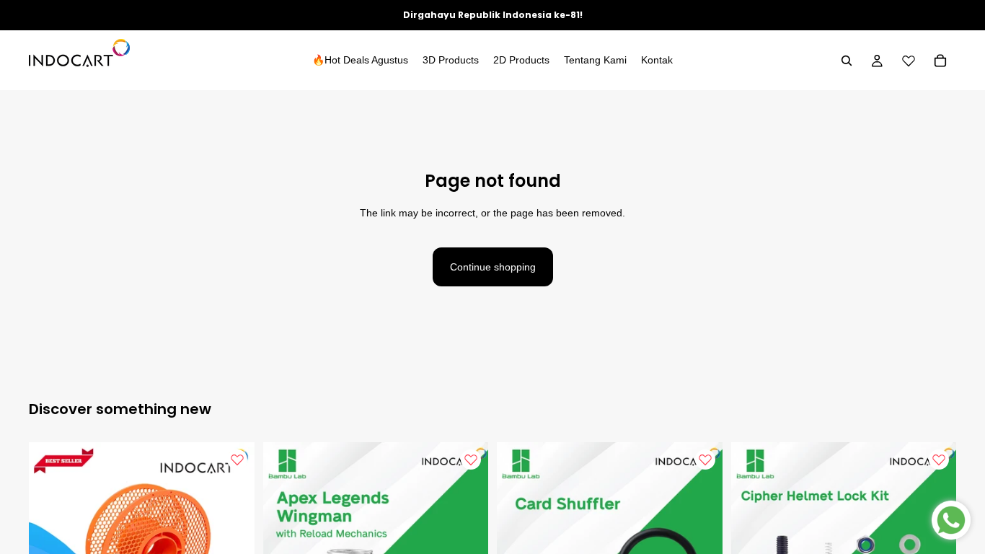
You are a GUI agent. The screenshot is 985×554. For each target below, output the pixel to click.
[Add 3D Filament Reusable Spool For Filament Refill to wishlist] (237, 459)
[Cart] (940, 60)
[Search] (846, 60)
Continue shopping (493, 267)
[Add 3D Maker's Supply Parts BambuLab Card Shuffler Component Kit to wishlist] (705, 459)
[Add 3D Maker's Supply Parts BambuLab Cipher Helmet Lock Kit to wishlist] (939, 459)
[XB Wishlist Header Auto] (908, 60)
